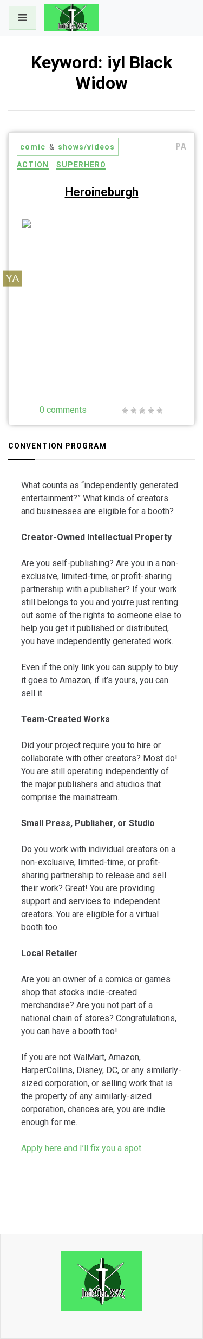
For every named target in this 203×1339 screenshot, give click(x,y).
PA (180, 146)
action (33, 164)
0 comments (63, 410)
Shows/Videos (86, 147)
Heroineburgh (102, 192)
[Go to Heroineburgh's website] (149, 352)
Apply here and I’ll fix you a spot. (82, 1148)
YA (12, 278)
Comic (32, 147)
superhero (81, 164)
